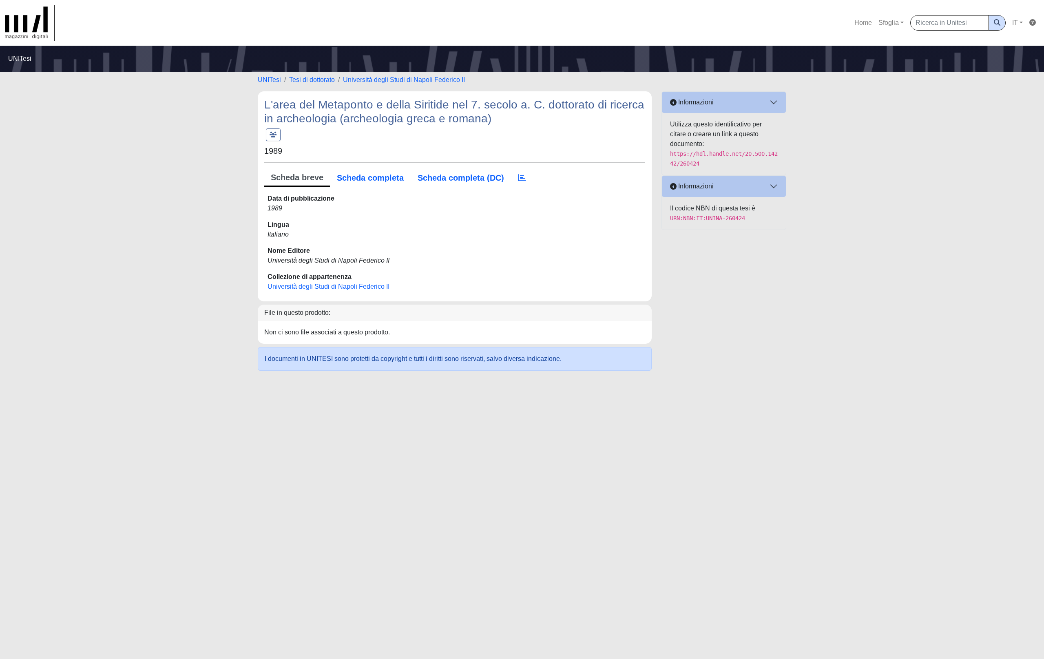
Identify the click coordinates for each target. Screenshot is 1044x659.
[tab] (522, 177)
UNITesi (269, 79)
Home (863, 22)
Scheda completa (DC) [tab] (461, 177)
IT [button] (1015, 22)
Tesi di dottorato (312, 79)
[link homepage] (30, 23)
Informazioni (695, 102)
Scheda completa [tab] (370, 177)
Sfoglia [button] (888, 22)
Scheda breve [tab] (297, 177)
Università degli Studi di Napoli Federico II (404, 79)
